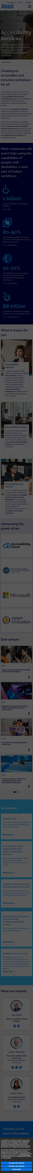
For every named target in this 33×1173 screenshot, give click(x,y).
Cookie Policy (24, 1153)
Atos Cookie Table (24, 1155)
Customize (16, 1169)
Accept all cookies (16, 1163)
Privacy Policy (7, 1158)
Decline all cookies (16, 1166)
